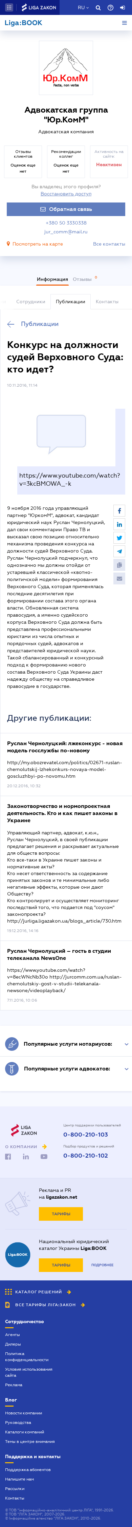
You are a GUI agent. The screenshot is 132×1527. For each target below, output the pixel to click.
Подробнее (102, 1265)
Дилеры (13, 1344)
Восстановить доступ (66, 193)
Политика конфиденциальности (26, 1356)
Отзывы (83, 279)
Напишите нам (19, 1479)
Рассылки (14, 1488)
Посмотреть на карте (38, 244)
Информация (52, 279)
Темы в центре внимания (30, 1441)
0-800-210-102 (85, 1156)
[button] (9, 7)
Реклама (13, 1385)
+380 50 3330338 (66, 223)
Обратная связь (70, 209)
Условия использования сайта (28, 1372)
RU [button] (81, 7)
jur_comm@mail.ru (66, 231)
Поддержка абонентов (28, 1469)
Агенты (12, 1334)
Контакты (14, 1498)
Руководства (18, 1422)
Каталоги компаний (24, 1432)
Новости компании (23, 1413)
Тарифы (61, 1214)
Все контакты (109, 244)
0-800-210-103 (85, 1135)
